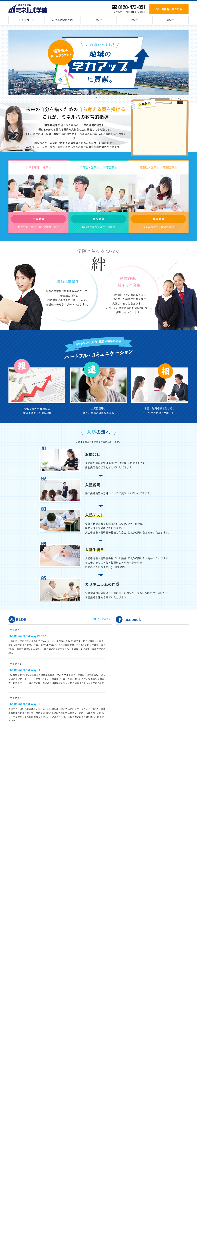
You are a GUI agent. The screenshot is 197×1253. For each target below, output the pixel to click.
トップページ (26, 20)
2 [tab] (100, 99)
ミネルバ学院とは (62, 20)
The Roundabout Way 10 (24, 704)
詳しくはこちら (101, 619)
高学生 (170, 20)
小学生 (98, 20)
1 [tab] (96, 99)
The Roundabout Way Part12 (27, 636)
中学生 (134, 20)
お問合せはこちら (172, 9)
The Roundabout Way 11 (24, 670)
